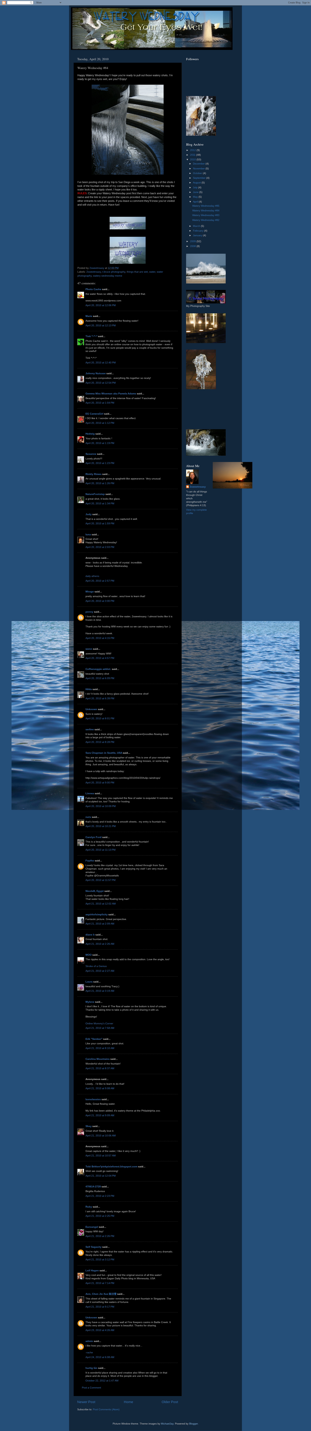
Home (128, 1402)
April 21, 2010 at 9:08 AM (99, 1088)
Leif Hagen (92, 1270)
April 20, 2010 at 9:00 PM (99, 782)
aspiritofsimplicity (96, 914)
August (197, 182)
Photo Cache (93, 289)
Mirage (89, 591)
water (152, 271)
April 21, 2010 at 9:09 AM (99, 1115)
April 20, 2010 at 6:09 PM (99, 678)
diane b (90, 934)
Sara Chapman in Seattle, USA (103, 753)
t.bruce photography (113, 271)
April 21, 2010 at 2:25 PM (99, 1216)
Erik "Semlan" (93, 1039)
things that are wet (137, 271)
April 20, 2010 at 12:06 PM (100, 305)
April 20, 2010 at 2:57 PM (99, 580)
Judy (88, 514)
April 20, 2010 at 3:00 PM (99, 601)
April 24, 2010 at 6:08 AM (99, 1357)
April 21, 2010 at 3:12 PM (99, 1259)
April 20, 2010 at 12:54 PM (100, 382)
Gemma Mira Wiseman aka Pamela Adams (110, 393)
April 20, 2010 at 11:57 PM (100, 880)
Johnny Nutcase (95, 373)
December (199, 163)
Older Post (170, 1402)
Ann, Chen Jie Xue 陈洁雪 (100, 1294)
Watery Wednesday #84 (205, 210)
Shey (88, 1126)
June (196, 192)
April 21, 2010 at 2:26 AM (99, 944)
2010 (193, 159)
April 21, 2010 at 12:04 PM (100, 1175)
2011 (193, 155)
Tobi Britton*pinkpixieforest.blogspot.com (111, 1166)
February (198, 230)
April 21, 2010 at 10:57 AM (100, 1155)
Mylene (89, 1002)
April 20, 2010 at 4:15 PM (99, 638)
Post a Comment (91, 1387)
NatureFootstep (95, 494)
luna (88, 534)
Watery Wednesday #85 (205, 206)
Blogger (193, 1423)
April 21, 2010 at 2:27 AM (99, 971)
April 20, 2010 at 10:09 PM (100, 806)
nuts (88, 817)
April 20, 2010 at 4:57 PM (99, 658)
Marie (88, 316)
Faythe (89, 860)
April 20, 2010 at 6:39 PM (99, 698)
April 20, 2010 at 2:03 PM (99, 547)
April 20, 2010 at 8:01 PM (99, 718)
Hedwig (90, 433)
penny (89, 611)
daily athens (92, 576)
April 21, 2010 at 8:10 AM (99, 1048)
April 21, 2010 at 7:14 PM (99, 1283)
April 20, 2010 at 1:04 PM (99, 402)
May (196, 196)
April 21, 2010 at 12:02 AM (100, 903)
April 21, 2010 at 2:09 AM (99, 923)
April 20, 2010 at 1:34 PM (99, 503)
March (197, 226)
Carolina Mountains (97, 1059)
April (196, 201)
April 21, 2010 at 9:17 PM (99, 1306)
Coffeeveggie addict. (98, 669)
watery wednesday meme (107, 275)
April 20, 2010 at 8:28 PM (99, 742)
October (198, 173)
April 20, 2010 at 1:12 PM (99, 423)
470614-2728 (93, 1186)
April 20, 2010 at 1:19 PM (99, 443)
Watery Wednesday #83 (205, 215)
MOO (88, 955)
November (199, 168)
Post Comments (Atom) (106, 1409)
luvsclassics (93, 1099)
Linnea (89, 793)
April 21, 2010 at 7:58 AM (99, 1028)
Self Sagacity (93, 1247)
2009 (193, 241)
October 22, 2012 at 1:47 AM (101, 1380)
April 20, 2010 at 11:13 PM (100, 849)
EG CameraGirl (94, 413)
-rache (89, 1352)
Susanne (90, 454)
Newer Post (86, 1402)
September (199, 178)
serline (89, 729)
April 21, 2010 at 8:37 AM (99, 1068)
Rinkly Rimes (93, 474)
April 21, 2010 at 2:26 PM (99, 1236)
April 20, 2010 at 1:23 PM (99, 463)
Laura (89, 981)
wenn (88, 649)
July (195, 187)
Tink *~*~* (91, 336)
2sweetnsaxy (93, 271)
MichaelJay (167, 1423)
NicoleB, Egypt (94, 891)
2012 (193, 150)
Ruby (88, 1206)
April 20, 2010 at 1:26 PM (99, 483)
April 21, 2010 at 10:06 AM (100, 1135)
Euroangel (91, 1227)
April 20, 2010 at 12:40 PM (100, 362)
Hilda (88, 689)
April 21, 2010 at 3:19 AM (99, 991)
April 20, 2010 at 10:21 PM (100, 826)
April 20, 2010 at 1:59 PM (99, 523)
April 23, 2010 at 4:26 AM (99, 1330)
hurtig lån (91, 1368)
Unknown (91, 709)
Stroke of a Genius (96, 966)
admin (89, 1341)
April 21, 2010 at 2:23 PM (99, 1196)
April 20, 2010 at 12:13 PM (100, 325)
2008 (193, 246)
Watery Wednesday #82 (205, 220)
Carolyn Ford (93, 837)
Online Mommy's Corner (99, 1023)
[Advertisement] (202, 409)
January (198, 235)
